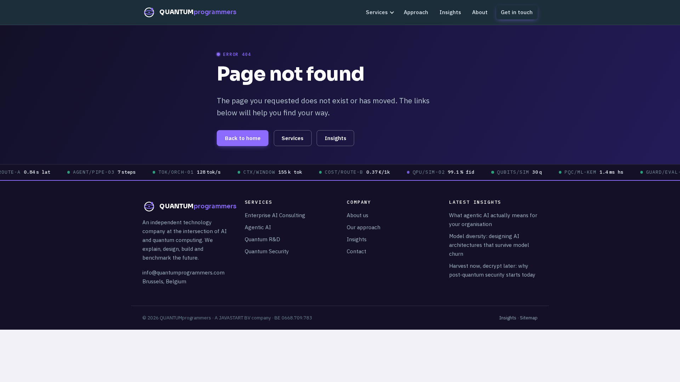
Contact (356, 251)
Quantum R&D (262, 239)
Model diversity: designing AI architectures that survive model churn (489, 244)
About (480, 12)
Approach (416, 12)
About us (357, 215)
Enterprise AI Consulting (275, 215)
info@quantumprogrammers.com (183, 272)
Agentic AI (258, 227)
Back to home (243, 137)
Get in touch (517, 12)
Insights (450, 12)
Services (377, 12)
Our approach (363, 227)
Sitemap (529, 317)
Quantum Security (267, 251)
